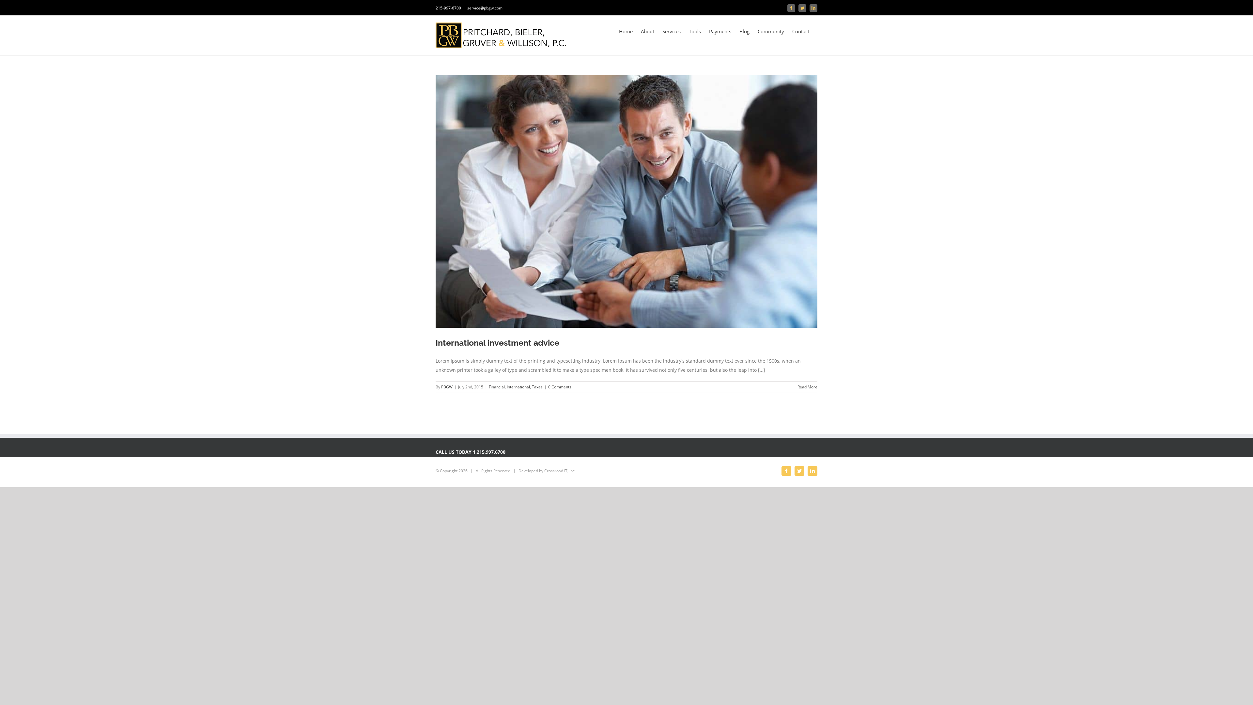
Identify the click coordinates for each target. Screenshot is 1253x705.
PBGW (447, 387)
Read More (807, 387)
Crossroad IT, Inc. (560, 471)
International (518, 387)
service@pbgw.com (485, 8)
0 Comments (559, 387)
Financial (497, 387)
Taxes (537, 387)
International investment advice (497, 343)
